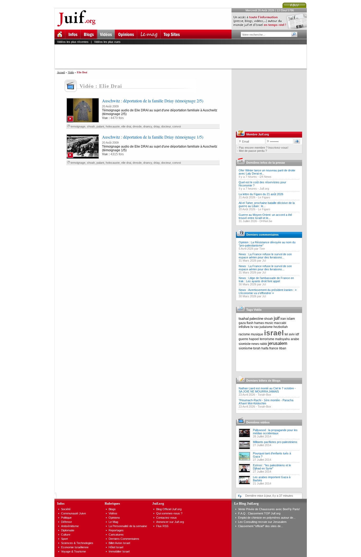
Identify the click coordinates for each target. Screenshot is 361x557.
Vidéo (71, 72)
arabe (295, 339)
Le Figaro (264, 197)
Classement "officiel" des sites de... (260, 526)
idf (297, 334)
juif (277, 318)
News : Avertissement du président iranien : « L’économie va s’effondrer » (268, 291)
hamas (259, 323)
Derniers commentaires (262, 234)
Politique (66, 517)
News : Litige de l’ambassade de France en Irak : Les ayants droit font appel (266, 279)
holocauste (113, 126)
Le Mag (113, 521)
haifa (265, 348)
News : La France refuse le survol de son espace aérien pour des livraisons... (265, 256)
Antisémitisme (70, 526)
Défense (66, 521)
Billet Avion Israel (119, 543)
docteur (166, 126)
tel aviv (290, 334)
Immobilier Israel (119, 551)
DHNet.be (266, 221)
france (273, 348)
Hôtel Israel (116, 547)
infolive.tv (246, 327)
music (269, 323)
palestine (256, 319)
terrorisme (267, 339)
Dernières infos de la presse (265, 162)
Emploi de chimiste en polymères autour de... (266, 517)
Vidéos (113, 513)
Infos (60, 503)
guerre (243, 339)
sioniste (245, 344)
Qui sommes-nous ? (169, 513)
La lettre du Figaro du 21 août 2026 (261, 194)
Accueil (61, 72)
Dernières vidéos (258, 422)
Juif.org (264, 188)
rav (256, 327)
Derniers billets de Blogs (263, 380)
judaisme (266, 327)
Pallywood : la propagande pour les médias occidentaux (275, 431)
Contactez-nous (166, 517)
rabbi (263, 344)
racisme (244, 334)
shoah (91, 126)
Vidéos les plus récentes (73, 41)
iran (283, 319)
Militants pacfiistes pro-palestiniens (275, 442)
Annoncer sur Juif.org (170, 521)
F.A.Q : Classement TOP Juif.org (259, 513)
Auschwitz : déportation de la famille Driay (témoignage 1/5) (152, 137)
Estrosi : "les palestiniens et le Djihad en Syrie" (272, 467)
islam (291, 319)
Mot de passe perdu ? (253, 150)
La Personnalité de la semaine (128, 526)
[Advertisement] (183, 56)
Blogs (112, 509)
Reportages (116, 530)
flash (250, 323)
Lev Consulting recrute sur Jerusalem (262, 521)
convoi (176, 126)
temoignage (78, 126)
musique (257, 334)
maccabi (280, 323)
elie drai (126, 126)
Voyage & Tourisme (73, 551)
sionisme (245, 348)
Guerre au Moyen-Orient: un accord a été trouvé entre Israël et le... (265, 216)
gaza (242, 323)
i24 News (265, 176)
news (255, 344)
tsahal (244, 318)
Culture (65, 534)
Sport (64, 538)
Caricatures (116, 534)
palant (100, 126)
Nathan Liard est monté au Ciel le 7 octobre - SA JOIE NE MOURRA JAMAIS (267, 390)
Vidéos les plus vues (107, 41)
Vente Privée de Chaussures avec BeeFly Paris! (269, 509)
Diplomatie (67, 530)
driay (157, 126)
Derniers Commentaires (124, 538)
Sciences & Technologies (77, 543)
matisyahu (282, 339)
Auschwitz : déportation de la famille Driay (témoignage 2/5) (152, 100)
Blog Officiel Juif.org (169, 509)
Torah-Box (264, 394)
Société (66, 509)
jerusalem (277, 343)
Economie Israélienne (75, 547)
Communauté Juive (73, 513)
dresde (137, 126)
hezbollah (281, 327)
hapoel (254, 339)
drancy (147, 126)
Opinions (114, 517)
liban (282, 348)
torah (257, 348)
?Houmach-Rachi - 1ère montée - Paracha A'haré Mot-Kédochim (266, 402)
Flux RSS (162, 526)
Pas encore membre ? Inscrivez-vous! (263, 147)
